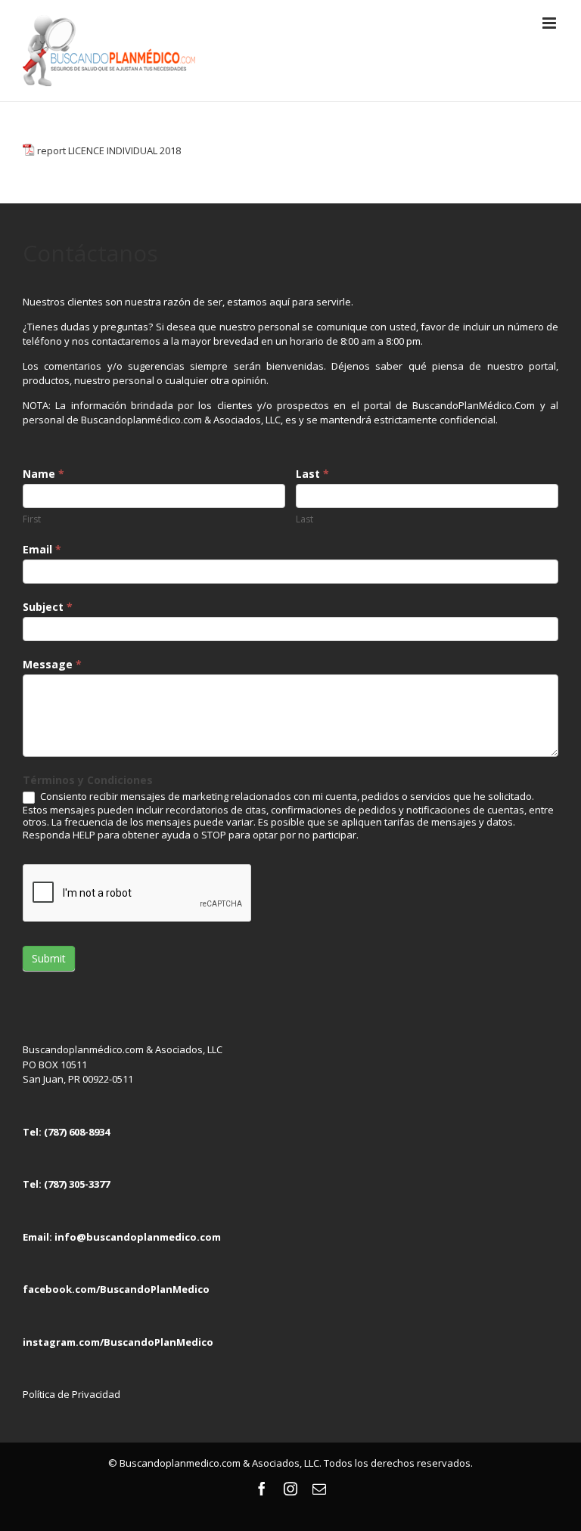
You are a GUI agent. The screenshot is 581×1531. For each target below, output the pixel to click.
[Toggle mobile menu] (550, 23)
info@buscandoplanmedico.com (137, 1237)
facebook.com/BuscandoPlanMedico (116, 1289)
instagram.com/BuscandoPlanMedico (118, 1342)
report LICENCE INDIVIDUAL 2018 (109, 150)
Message (52, 664)
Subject (48, 607)
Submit (49, 958)
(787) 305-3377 (77, 1184)
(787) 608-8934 (77, 1132)
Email (42, 549)
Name (43, 473)
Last (312, 473)
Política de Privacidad (71, 1394)
